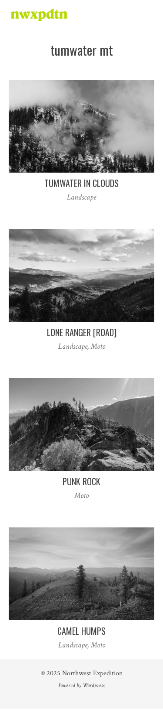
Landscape (81, 197)
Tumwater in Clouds (81, 183)
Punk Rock (81, 481)
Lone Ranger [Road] (81, 332)
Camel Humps (81, 630)
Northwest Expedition (92, 673)
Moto (98, 346)
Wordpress (94, 685)
